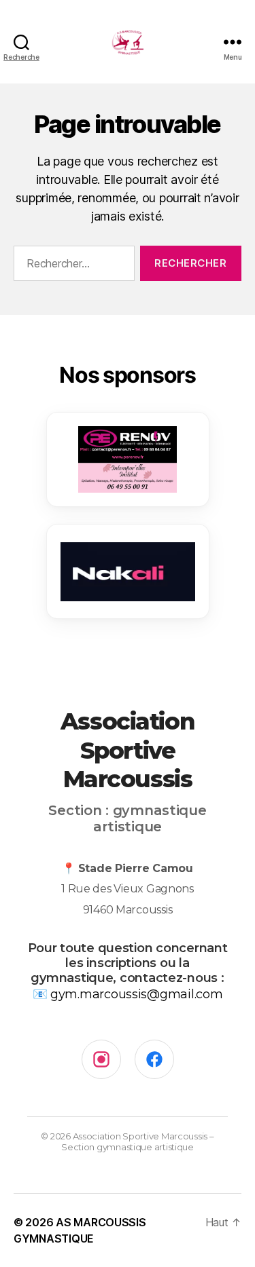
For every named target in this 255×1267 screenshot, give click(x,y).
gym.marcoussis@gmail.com (136, 994)
